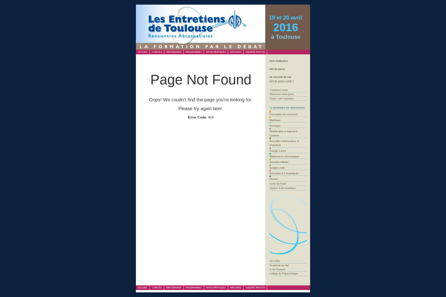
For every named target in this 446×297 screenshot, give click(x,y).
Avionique (274, 125)
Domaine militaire (279, 162)
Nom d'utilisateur (278, 60)
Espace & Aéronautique (282, 188)
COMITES (157, 52)
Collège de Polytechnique (283, 273)
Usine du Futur (277, 183)
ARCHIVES (235, 52)
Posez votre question (282, 98)
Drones (273, 179)
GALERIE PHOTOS (255, 52)
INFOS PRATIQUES (216, 52)
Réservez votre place (282, 94)
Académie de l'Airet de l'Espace (279, 267)
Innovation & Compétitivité (283, 173)
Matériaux (275, 120)
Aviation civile (277, 167)
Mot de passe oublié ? (281, 81)
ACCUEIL (143, 52)
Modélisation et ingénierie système (283, 133)
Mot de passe (277, 69)
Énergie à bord (277, 150)
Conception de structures (283, 114)
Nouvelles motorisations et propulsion (284, 143)
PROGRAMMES (194, 52)
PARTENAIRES (173, 52)
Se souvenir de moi (280, 77)
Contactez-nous (279, 90)
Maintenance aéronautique (284, 156)
